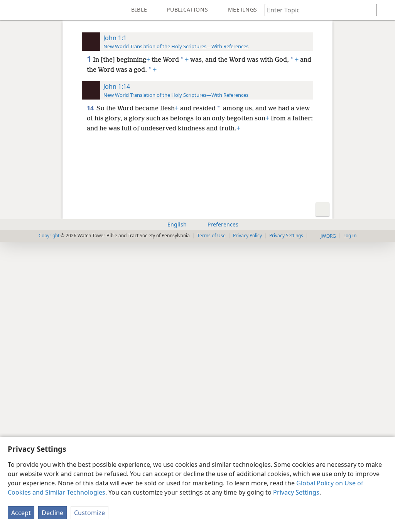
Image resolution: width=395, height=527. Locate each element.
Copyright (49, 235)
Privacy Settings (296, 492)
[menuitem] (12, 10)
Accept (21, 512)
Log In (349, 235)
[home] (12, 10)
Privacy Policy (247, 235)
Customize (89, 512)
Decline (52, 512)
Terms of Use (211, 235)
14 (91, 108)
